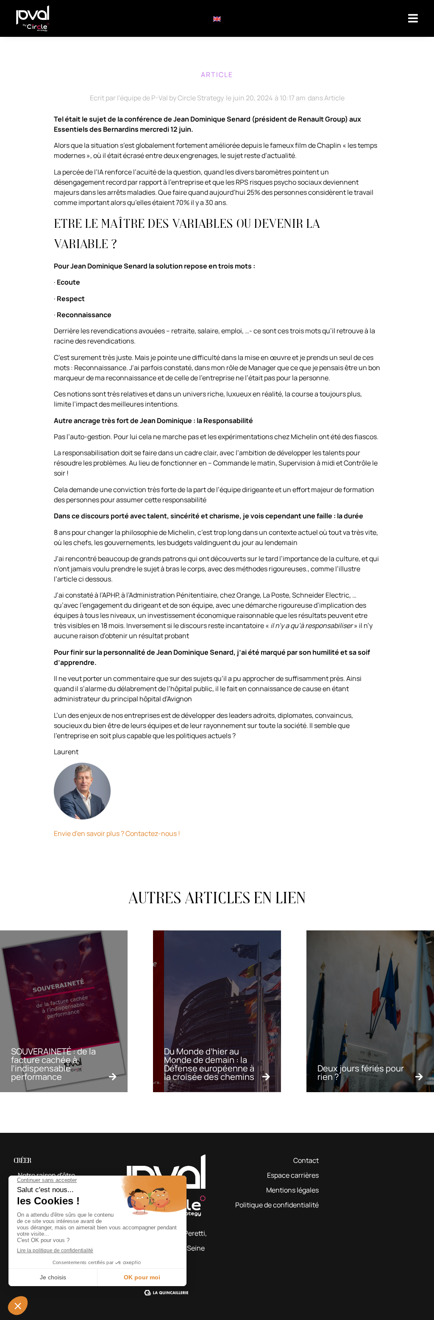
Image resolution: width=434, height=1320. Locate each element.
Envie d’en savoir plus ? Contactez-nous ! (117, 833)
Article (334, 97)
